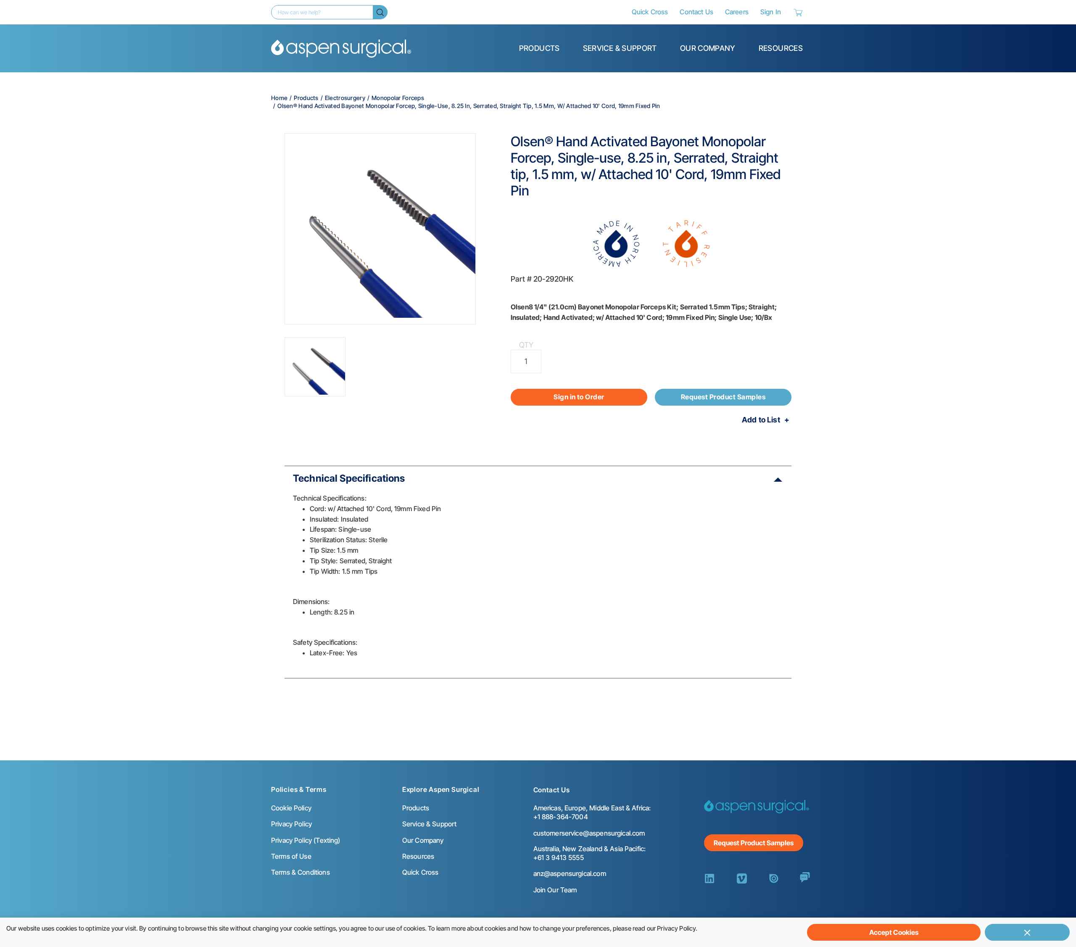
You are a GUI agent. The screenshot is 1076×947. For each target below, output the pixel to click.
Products (539, 48)
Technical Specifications (349, 478)
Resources (781, 48)
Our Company (708, 48)
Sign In (770, 12)
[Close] (1027, 932)
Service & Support (620, 48)
